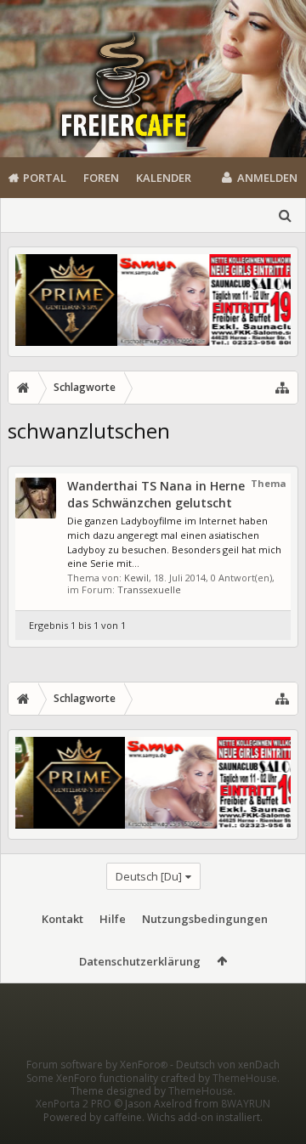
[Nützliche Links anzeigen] (282, 387)
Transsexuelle (149, 589)
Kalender (163, 177)
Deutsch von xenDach (228, 1064)
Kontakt (62, 918)
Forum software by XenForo (96, 1064)
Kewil (136, 577)
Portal (44, 177)
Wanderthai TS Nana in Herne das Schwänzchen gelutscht (156, 494)
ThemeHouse (244, 1078)
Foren (101, 177)
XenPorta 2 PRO (73, 1103)
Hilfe (112, 918)
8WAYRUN (245, 1103)
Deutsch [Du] (149, 876)
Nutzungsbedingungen (205, 918)
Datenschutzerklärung (140, 961)
